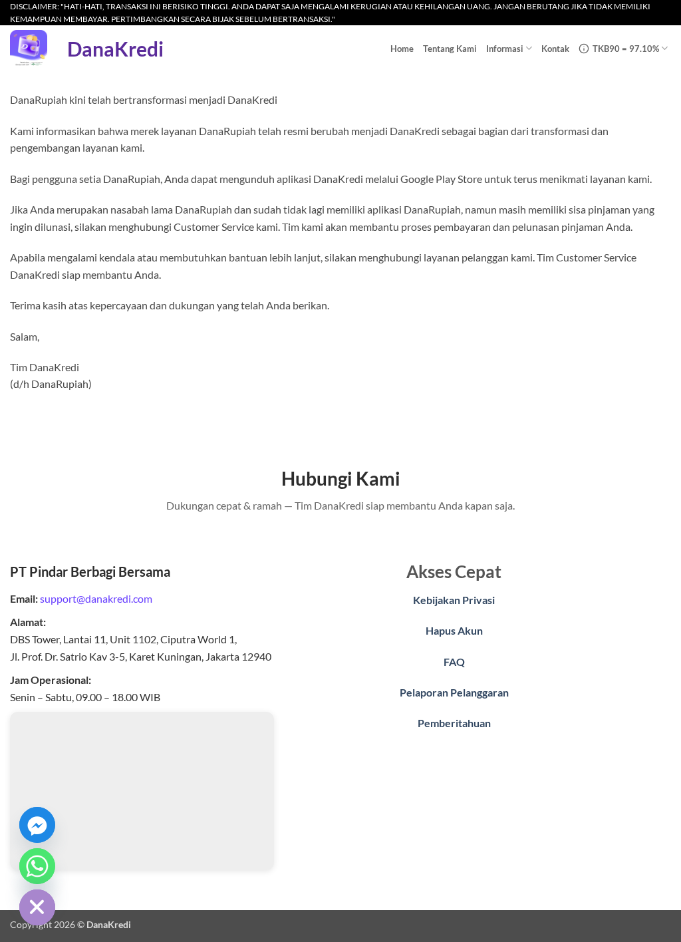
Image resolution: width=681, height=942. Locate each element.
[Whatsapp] (37, 866)
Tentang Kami (450, 48)
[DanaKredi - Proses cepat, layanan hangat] (28, 48)
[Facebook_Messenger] (37, 825)
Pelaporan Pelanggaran (454, 692)
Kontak (555, 48)
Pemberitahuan (454, 722)
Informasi (504, 48)
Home (402, 48)
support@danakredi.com (96, 598)
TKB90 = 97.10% (626, 48)
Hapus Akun (454, 630)
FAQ (454, 661)
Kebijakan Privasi (454, 599)
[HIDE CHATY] (37, 907)
